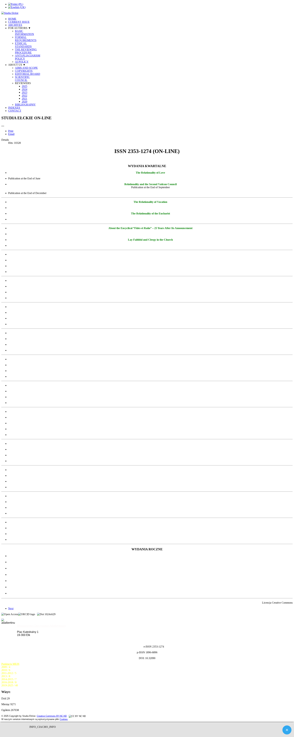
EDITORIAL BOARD (27, 73)
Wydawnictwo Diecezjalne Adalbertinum (41, 625)
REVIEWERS (23, 83)
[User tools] (2, 126)
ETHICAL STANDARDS (23, 45)
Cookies (64, 719)
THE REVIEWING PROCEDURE (26, 51)
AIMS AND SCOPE (26, 67)
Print (10, 130)
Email (11, 134)
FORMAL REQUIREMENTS (25, 39)
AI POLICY (22, 61)
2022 (24, 95)
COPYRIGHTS (23, 70)
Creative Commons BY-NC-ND (52, 716)
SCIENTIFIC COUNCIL (22, 79)
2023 (24, 92)
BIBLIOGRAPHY (25, 104)
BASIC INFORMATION (24, 33)
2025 (24, 86)
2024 (24, 89)
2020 (24, 101)
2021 (24, 98)
